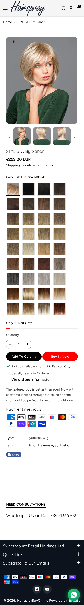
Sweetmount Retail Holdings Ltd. (34, 545)
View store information (31, 379)
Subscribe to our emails (26, 563)
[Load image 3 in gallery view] (62, 136)
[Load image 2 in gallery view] (42, 136)
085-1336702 (63, 515)
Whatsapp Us (20, 515)
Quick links (13, 554)
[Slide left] (9, 137)
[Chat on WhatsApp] (74, 595)
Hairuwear (45, 445)
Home (7, 22)
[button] (6, 8)
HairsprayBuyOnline (32, 600)
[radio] (13, 189)
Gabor (32, 445)
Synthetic (62, 445)
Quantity (12, 335)
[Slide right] (74, 137)
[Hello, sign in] (70, 8)
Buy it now (60, 356)
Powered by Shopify (64, 600)
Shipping (13, 165)
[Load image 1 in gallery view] (22, 136)
